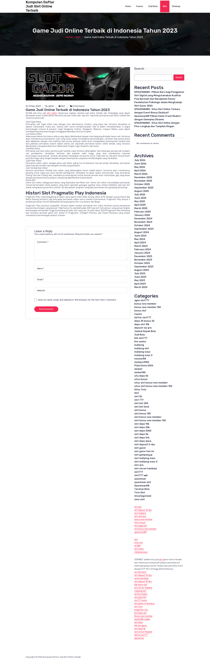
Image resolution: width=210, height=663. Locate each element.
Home (128, 6)
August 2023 (141, 270)
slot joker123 (140, 597)
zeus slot (139, 499)
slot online (52, 113)
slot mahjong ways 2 (145, 461)
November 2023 (143, 259)
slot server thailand (143, 588)
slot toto (138, 607)
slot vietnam (140, 516)
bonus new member (145, 303)
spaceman (140, 478)
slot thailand (140, 513)
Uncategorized (142, 496)
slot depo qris (140, 613)
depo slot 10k (141, 324)
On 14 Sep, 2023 (33, 106)
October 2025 (142, 184)
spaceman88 (140, 532)
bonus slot (140, 310)
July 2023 (139, 273)
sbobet (138, 369)
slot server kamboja (145, 468)
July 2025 (139, 194)
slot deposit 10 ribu (143, 510)
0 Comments (78, 106)
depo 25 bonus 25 (144, 321)
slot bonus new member (147, 417)
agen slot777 (141, 300)
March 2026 (141, 174)
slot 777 (139, 399)
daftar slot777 (142, 317)
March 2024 (141, 246)
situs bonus (141, 379)
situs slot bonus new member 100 (153, 386)
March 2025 (140, 208)
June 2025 (140, 198)
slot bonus (140, 410)
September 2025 (143, 187)
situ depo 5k (141, 375)
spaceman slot (142, 482)
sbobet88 (140, 372)
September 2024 (144, 228)
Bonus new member (143, 616)
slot (136, 539)
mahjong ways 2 (143, 355)
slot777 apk (141, 475)
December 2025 (143, 177)
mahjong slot (141, 348)
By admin (49, 106)
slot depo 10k (141, 424)
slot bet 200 (141, 403)
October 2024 (142, 225)
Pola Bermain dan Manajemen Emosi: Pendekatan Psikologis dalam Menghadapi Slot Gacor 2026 (158, 102)
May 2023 (139, 280)
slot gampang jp (143, 454)
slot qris (139, 465)
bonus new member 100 (147, 307)
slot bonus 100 (142, 413)
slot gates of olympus (144, 603)
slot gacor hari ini (144, 451)
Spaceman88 (141, 485)
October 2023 (142, 263)
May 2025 (139, 201)
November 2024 (143, 222)
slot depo (138, 622)
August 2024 (141, 232)
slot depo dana (142, 441)
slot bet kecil (141, 406)
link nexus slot (140, 585)
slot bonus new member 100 (150, 420)
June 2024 (140, 235)
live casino (140, 341)
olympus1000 (141, 362)
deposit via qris (143, 327)
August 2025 (141, 191)
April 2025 (140, 204)
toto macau (139, 522)
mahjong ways (142, 351)
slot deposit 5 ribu (144, 444)
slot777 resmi (140, 600)
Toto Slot (139, 492)
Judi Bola (153, 6)
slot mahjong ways (144, 458)
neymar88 (140, 358)
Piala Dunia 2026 (143, 365)
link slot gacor (140, 625)
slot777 (138, 472)
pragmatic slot (141, 610)
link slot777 (140, 338)
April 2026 (140, 170)
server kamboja (141, 578)
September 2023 (143, 266)
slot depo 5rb (141, 437)
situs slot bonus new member (151, 382)
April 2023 (140, 283)
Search (139, 68)
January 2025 (142, 215)
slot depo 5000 (142, 430)
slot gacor (140, 448)
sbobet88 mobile (142, 619)
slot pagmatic (140, 526)
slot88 (137, 546)
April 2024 (140, 242)
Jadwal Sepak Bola (145, 331)
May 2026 (139, 167)
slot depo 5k (141, 434)
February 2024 (142, 249)
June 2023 (140, 277)
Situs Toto (140, 389)
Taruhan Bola (141, 489)
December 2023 (143, 256)
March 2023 (140, 287)
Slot (165, 6)
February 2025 (142, 211)
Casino (139, 6)
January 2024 (142, 253)
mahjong (139, 345)
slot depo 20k (142, 427)
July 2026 (139, 160)
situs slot (138, 542)
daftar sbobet (140, 594)
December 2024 (143, 218)
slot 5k (138, 396)
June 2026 (140, 163)
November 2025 (143, 180)
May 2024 (139, 239)
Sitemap (176, 6)
